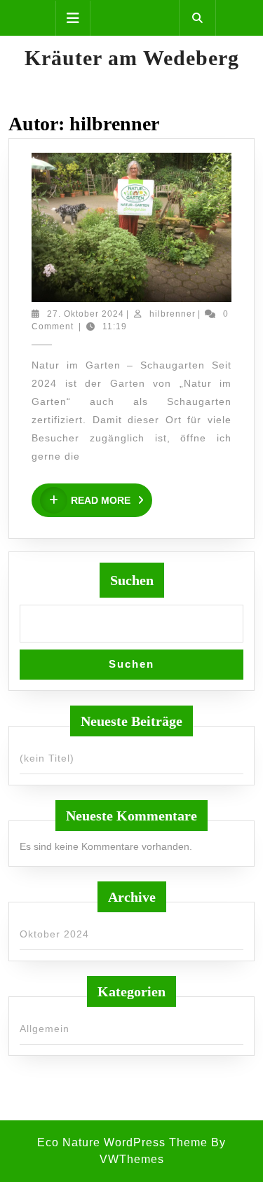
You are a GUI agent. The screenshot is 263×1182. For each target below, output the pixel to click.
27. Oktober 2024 (85, 314)
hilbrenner (172, 314)
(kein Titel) (47, 758)
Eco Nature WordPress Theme (122, 1142)
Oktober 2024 (54, 934)
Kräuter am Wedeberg (132, 57)
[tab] (72, 18)
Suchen (132, 580)
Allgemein (44, 1028)
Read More (111, 501)
